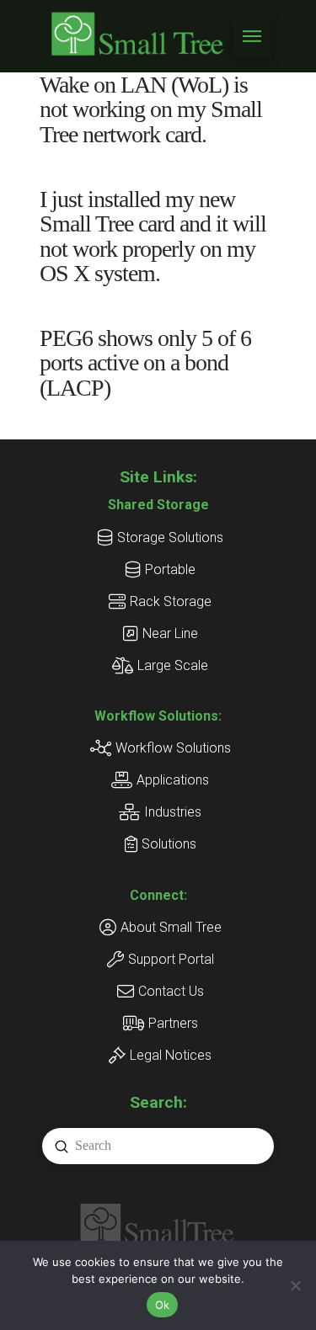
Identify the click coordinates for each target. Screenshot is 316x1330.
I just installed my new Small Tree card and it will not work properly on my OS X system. (153, 236)
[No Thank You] (295, 1285)
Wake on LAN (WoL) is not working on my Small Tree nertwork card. (151, 109)
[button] (251, 36)
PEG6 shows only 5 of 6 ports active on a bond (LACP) (145, 363)
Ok (162, 1304)
